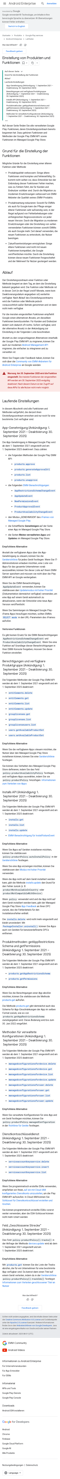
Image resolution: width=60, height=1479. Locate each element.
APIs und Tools (9, 1388)
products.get (8, 1000)
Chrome (6, 1434)
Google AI (6, 1448)
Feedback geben (14, 51)
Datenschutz (32, 1465)
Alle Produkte (8, 1453)
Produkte (18, 35)
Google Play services (34, 35)
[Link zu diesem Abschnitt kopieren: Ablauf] (15, 273)
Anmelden (52, 3)
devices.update (36, 1243)
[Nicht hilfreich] (25, 45)
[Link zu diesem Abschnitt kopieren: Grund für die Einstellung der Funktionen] (23, 156)
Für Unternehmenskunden (14, 1366)
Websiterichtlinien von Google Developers (34, 1325)
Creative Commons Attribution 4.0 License (23, 1319)
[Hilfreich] (21, 45)
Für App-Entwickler (11, 1371)
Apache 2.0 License (18, 1322)
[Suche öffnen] (42, 3)
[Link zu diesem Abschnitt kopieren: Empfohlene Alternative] (30, 546)
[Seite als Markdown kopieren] (32, 62)
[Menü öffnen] (5, 3)
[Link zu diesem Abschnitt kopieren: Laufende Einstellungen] (42, 401)
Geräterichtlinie (10, 559)
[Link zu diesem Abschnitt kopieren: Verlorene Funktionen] (28, 629)
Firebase (6, 1439)
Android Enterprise (22, 3)
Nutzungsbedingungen (12, 1465)
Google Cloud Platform (12, 1443)
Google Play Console (11, 1398)
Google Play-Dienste (11, 1393)
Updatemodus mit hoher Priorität (36, 590)
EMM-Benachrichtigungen (36, 485)
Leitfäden (30, 39)
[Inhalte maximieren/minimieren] (21, 71)
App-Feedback (28, 906)
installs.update (33, 882)
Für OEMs (6, 1375)
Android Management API (35, 345)
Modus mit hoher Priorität (33, 869)
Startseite (6, 35)
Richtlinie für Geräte (19, 1125)
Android (6, 1429)
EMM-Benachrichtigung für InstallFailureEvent (31, 835)
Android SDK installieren (13, 1410)
